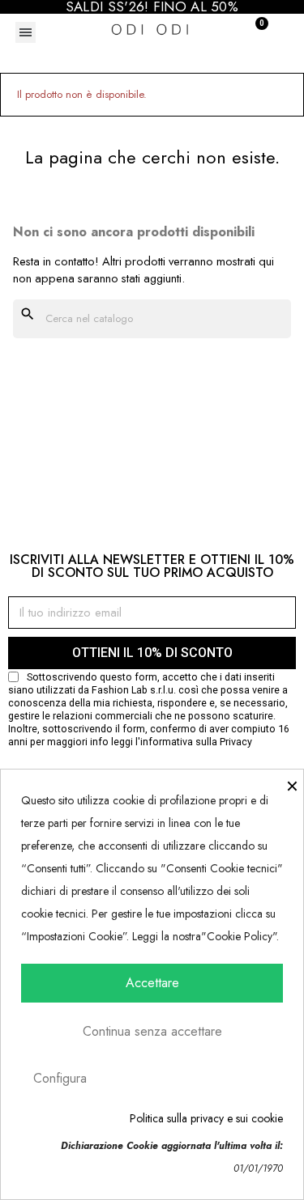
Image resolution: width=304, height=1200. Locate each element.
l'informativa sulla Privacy (193, 742)
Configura (60, 1078)
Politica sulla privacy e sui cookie (206, 1118)
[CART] (252, 30)
